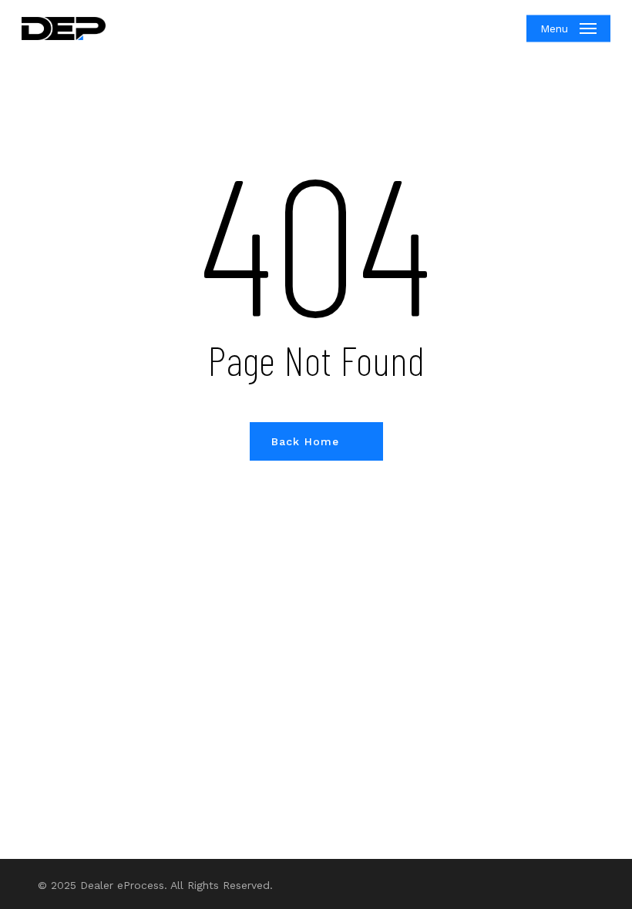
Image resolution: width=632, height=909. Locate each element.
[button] (568, 28)
